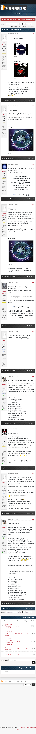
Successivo (29, 608)
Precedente (6, 608)
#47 (33, 376)
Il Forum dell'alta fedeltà (9, 19)
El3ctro (4, 482)
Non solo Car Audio (23, 19)
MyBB (9, 727)
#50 (33, 519)
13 (27, 649)
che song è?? (9, 654)
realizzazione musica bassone (9, 633)
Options (30, 30)
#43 (33, 164)
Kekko (4, 384)
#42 (33, 106)
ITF (3, 115)
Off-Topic (32, 19)
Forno (19, 641)
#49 (33, 474)
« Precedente (9, 24)
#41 (33, 34)
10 (27, 641)
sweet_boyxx (19, 633)
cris (19, 654)
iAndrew (23, 727)
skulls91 (3, 340)
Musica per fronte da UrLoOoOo (8, 626)
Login (18, 13)
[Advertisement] (18, 704)
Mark (3, 171)
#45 (33, 282)
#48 (33, 429)
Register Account (29, 13)
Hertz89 (4, 438)
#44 (33, 204)
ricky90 (19, 649)
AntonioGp (19, 626)
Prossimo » (29, 24)
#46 (33, 331)
